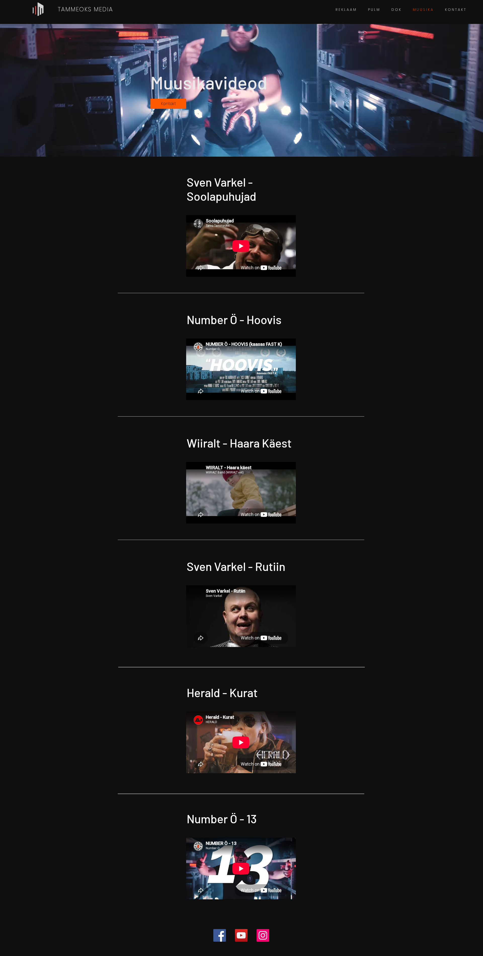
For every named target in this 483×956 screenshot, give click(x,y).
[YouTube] (241, 935)
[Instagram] (263, 935)
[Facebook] (219, 935)
